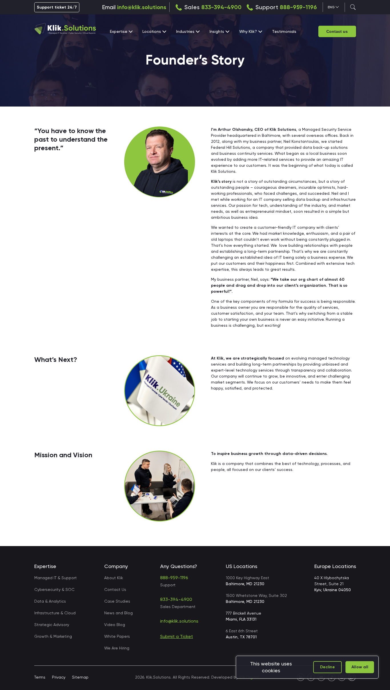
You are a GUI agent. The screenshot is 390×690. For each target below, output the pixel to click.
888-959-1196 (298, 7)
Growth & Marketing (53, 636)
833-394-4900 (221, 7)
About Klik (113, 577)
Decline (327, 667)
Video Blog (114, 624)
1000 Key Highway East (247, 580)
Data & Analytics (50, 601)
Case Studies (117, 601)
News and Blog (118, 613)
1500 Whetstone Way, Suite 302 (256, 598)
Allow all (359, 667)
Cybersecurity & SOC (54, 589)
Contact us (337, 31)
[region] (307, 667)
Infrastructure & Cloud (55, 613)
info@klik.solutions (141, 7)
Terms (39, 677)
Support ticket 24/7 (57, 7)
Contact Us (115, 589)
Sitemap (80, 677)
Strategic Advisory (51, 624)
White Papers (117, 636)
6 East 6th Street (242, 634)
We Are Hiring (116, 648)
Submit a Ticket (176, 636)
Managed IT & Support (55, 577)
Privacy (58, 677)
